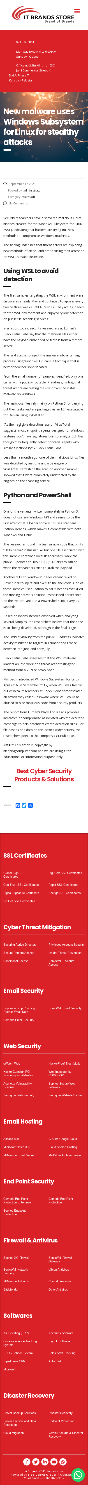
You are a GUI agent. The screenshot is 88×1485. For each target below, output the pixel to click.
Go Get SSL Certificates (19, 901)
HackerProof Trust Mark (64, 1063)
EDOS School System (18, 1353)
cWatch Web (11, 1063)
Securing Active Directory (20, 944)
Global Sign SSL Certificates (14, 874)
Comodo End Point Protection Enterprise (17, 1200)
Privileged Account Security (67, 944)
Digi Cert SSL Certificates (65, 873)
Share (7, 805)
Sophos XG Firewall (16, 1257)
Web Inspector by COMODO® (60, 1073)
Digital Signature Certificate (21, 893)
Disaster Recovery (61, 1413)
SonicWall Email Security (65, 1008)
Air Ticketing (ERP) (16, 1333)
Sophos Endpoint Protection (14, 1212)
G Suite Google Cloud (63, 1139)
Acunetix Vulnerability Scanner (17, 1085)
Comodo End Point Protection (61, 1200)
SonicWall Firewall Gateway (60, 1259)
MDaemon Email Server (19, 1155)
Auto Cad (55, 1361)
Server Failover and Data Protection (19, 1422)
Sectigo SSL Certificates (65, 893)
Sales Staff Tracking (62, 1353)
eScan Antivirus (59, 1269)
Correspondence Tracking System (20, 1343)
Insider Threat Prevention (65, 953)
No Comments (18, 203)
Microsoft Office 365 (16, 1147)
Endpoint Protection (61, 1421)
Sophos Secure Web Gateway (62, 1085)
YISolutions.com (52, 1471)
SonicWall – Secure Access (61, 962)
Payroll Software (59, 1341)
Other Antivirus (58, 1289)
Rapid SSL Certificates (63, 884)
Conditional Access (15, 961)
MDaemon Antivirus (16, 1281)
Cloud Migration (13, 1433)
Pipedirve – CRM (14, 1361)
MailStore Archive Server (65, 1155)
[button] (78, 1475)
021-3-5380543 (25, 42)
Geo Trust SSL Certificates (21, 884)
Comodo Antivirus (60, 1281)
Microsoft (9, 1369)
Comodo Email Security (18, 1020)
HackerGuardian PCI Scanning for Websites (18, 1073)
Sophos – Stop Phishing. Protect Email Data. (19, 1010)
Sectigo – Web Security (18, 1095)
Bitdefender (10, 1289)
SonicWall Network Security (15, 1271)
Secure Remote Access (18, 953)
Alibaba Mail (11, 1139)
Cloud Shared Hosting (63, 1147)
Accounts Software (61, 1333)
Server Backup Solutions (19, 1413)
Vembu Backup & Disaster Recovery (66, 1434)
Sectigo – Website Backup (66, 1095)
